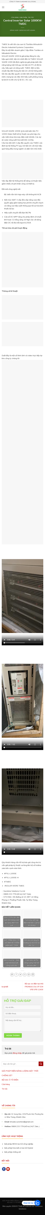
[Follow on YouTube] (8, 1169)
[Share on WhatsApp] (12, 975)
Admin (32, 30)
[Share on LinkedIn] (33, 975)
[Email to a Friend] (25, 975)
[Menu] (3, 7)
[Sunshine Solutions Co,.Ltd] (22, 7)
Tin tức (31, 17)
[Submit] (41, 1064)
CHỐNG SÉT (7, 1075)
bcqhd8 (5, 986)
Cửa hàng (15, 17)
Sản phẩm (23, 17)
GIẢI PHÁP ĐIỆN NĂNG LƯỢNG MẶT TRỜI (20, 1071)
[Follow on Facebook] (4, 1169)
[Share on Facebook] (16, 975)
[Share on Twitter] (20, 975)
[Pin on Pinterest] (29, 975)
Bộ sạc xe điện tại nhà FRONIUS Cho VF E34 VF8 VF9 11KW (34, 986)
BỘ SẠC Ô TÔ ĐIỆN (10, 1080)
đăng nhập (17, 1053)
